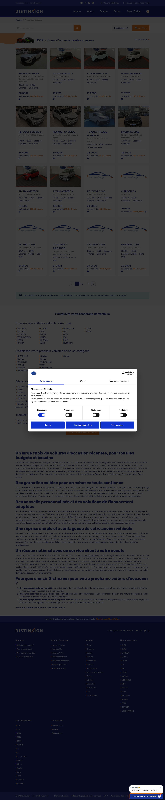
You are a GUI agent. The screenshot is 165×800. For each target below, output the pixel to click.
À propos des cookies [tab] (118, 381)
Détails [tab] (83, 381)
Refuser (47, 425)
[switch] (68, 415)
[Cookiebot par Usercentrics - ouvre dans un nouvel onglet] (123, 373)
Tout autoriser (117, 425)
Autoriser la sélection (83, 425)
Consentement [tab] (46, 381)
